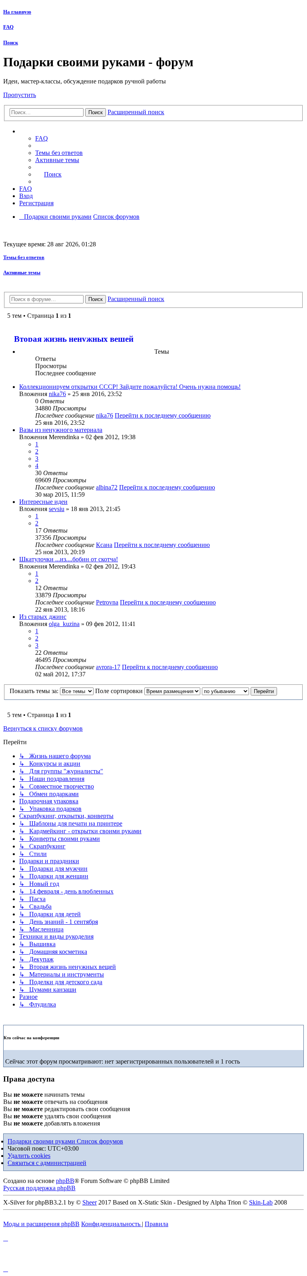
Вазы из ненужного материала (60, 429)
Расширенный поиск (136, 112)
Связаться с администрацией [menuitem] (47, 1162)
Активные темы (21, 272)
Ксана (104, 544)
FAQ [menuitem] (41, 138)
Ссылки (38, 131)
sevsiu (56, 508)
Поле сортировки (119, 691)
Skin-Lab (261, 1202)
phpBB (65, 1180)
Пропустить (19, 94)
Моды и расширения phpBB (41, 1224)
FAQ (8, 27)
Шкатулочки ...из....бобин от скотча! (68, 559)
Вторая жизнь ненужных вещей (74, 338)
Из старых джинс (42, 616)
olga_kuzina (64, 623)
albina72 (107, 487)
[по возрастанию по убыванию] (225, 691)
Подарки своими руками (42, 1141)
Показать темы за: (35, 691)
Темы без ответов (23, 257)
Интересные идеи (43, 501)
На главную (17, 12)
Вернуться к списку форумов (43, 728)
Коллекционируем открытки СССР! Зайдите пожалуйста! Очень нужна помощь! (130, 386)
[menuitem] (59, 152)
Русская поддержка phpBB (39, 1188)
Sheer (89, 1202)
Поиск (10, 43)
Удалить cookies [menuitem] (29, 1155)
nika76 (57, 393)
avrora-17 (108, 667)
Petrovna (107, 602)
